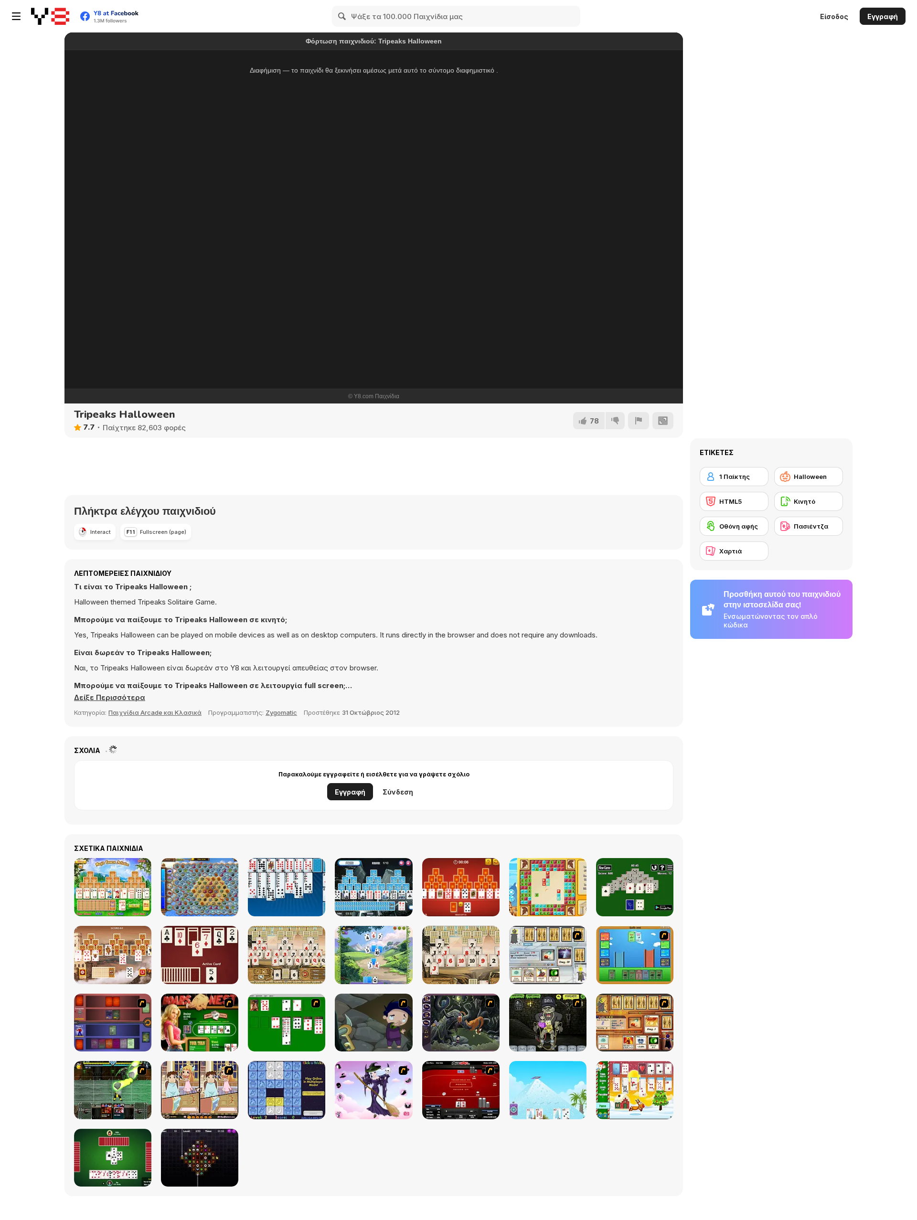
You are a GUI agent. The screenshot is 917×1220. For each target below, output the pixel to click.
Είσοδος (834, 16)
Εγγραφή (882, 16)
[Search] (342, 16)
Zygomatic (281, 712)
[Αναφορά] (638, 420)
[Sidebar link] (16, 16)
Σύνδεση (398, 792)
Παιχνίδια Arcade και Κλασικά (155, 712)
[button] (109, 697)
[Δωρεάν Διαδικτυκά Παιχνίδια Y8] (50, 16)
